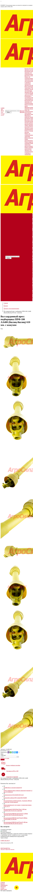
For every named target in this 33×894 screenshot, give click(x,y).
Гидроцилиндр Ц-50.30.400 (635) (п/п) (14, 795)
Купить (2, 759)
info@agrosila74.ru (5, 848)
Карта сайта (4, 889)
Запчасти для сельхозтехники (29, 151)
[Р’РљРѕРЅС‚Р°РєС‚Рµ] (17, 752)
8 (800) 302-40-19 (3, 111)
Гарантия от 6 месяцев (12, 776)
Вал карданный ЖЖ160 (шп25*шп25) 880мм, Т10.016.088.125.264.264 (15, 818)
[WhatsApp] (11, 752)
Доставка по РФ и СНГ (12, 771)
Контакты (3, 886)
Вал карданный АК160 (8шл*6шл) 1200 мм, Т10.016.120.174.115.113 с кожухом (15, 810)
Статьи (2, 888)
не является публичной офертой (17, 852)
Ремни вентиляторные (29, 140)
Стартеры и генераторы (28, 83)
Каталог (6, 305)
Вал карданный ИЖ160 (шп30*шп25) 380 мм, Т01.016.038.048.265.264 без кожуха (16, 823)
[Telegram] (13, 752)
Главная (6, 303)
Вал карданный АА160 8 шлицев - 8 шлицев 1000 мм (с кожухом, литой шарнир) (18, 801)
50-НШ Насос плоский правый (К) (13, 787)
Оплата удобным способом (13, 765)
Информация (4, 885)
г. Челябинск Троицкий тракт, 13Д (6, 846)
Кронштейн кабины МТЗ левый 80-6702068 (15, 797)
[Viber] (8, 752)
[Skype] (15, 752)
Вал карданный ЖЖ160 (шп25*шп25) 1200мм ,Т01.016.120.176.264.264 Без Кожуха (16, 814)
